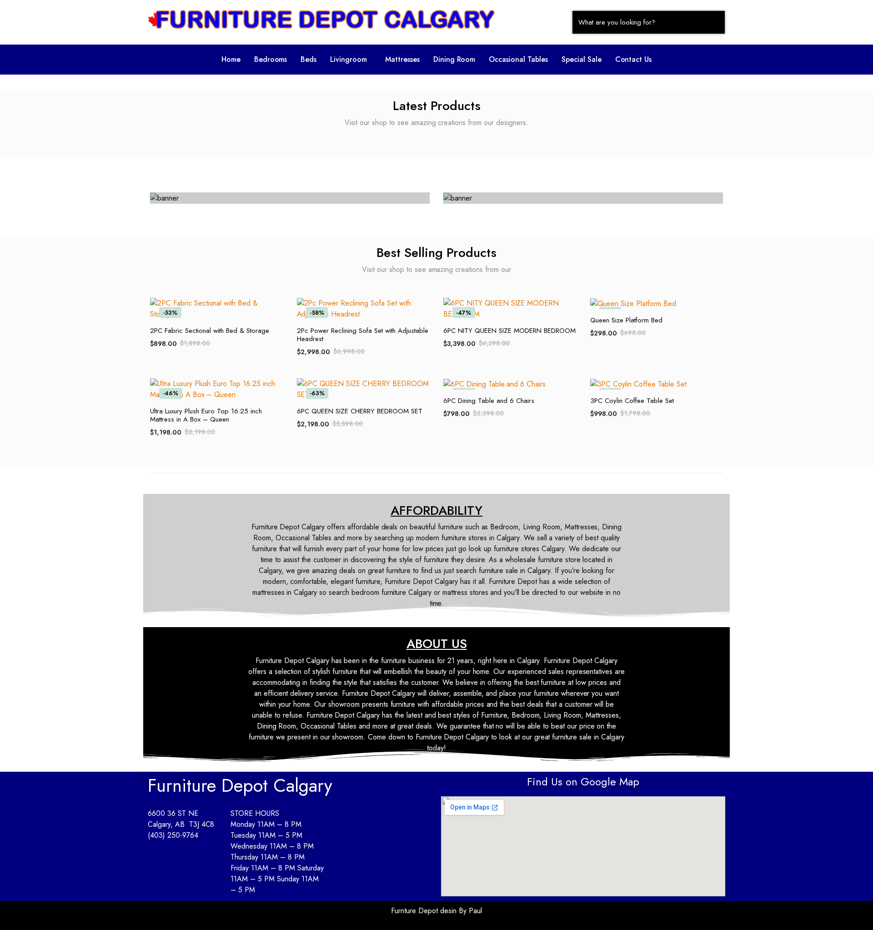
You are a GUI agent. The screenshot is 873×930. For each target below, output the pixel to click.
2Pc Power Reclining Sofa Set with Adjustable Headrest (362, 335)
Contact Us (633, 59)
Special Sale (582, 59)
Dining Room (454, 59)
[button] (350, 59)
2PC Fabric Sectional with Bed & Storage (209, 331)
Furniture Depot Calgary (240, 785)
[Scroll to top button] (852, 909)
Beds (308, 59)
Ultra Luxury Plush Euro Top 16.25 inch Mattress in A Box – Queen (206, 415)
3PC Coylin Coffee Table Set (632, 401)
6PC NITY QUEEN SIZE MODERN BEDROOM (509, 331)
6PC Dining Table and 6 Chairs (488, 401)
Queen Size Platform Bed (626, 320)
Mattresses (402, 59)
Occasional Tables (518, 59)
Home (231, 59)
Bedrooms (270, 59)
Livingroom (348, 59)
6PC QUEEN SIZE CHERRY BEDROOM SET (359, 411)
